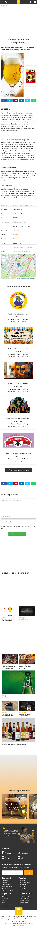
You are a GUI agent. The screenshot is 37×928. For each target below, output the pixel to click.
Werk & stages (6, 884)
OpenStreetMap (26, 278)
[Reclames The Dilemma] (27, 611)
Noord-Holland (18, 239)
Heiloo (15, 235)
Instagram (24, 853)
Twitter (7, 858)
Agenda (4, 6)
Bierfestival (24, 205)
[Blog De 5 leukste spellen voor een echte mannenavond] (10, 659)
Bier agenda (22, 888)
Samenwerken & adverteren (7, 887)
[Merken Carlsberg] (18, 682)
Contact (4, 882)
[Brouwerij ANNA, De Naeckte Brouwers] (27, 659)
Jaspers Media (28, 923)
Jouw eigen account (8, 904)
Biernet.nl (7, 923)
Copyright (5, 900)
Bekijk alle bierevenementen (20, 470)
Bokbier (18, 316)
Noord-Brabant (22, 459)
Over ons (5, 881)
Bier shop (22, 886)
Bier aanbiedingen (24, 882)
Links (3, 902)
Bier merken (22, 881)
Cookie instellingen (8, 890)
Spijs (30, 205)
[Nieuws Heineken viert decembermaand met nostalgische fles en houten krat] (10, 706)
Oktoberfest (18, 351)
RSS (21, 858)
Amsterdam (12, 319)
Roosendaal (12, 459)
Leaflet (18, 278)
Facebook (8, 853)
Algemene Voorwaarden (6, 897)
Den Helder (12, 389)
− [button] (3, 260)
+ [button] (3, 257)
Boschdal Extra (23, 902)
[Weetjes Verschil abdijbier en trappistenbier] (18, 730)
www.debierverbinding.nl (21, 251)
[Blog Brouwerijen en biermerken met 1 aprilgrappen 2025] (10, 611)
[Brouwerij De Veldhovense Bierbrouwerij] (27, 706)
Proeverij (16, 205)
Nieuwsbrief (5, 906)
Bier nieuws (22, 884)
